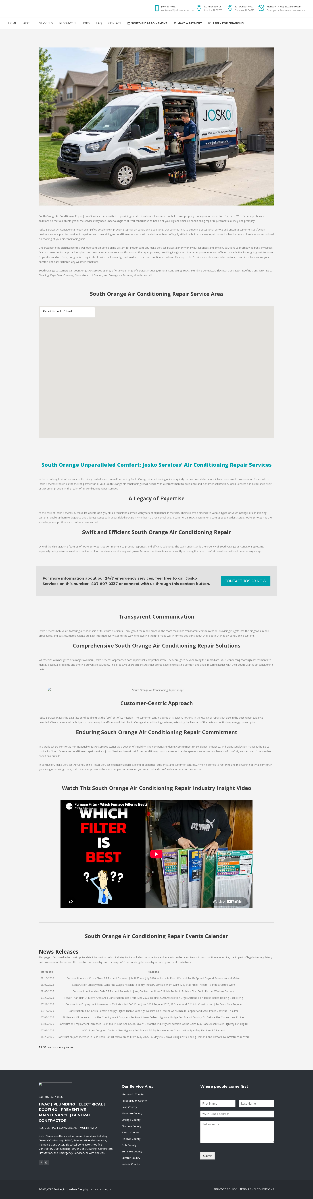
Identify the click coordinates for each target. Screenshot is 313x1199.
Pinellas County (131, 1138)
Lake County (129, 1107)
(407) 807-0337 (54, 1097)
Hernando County (133, 1094)
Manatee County (132, 1113)
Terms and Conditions (257, 1189)
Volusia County (131, 1164)
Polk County (129, 1145)
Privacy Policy (225, 1189)
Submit (207, 1155)
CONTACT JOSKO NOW (245, 581)
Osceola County (131, 1126)
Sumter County (131, 1157)
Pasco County (130, 1132)
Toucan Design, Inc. (101, 1189)
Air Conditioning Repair (60, 1047)
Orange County (131, 1119)
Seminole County (132, 1151)
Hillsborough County (134, 1100)
